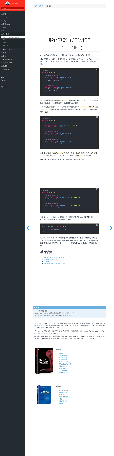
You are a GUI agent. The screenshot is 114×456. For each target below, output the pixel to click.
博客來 (61, 353)
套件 (3, 53)
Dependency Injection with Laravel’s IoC (56, 263)
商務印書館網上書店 (65, 364)
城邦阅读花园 (63, 368)
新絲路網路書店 (63, 372)
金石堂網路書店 (63, 357)
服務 (3, 27)
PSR (4, 40)
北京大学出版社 (63, 390)
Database (5, 17)
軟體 (3, 56)
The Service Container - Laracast (54, 257)
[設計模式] (27, 228)
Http (3, 21)
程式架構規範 (6, 49)
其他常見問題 (6, 63)
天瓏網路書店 (63, 355)
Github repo (6, 78)
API (3, 31)
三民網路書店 (63, 366)
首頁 (36, 6)
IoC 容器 (46, 261)
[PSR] (111, 228)
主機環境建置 (6, 59)
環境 (3, 14)
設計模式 (5, 34)
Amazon (61, 394)
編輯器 (4, 66)
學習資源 (5, 45)
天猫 (60, 399)
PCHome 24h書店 (64, 362)
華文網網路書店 (63, 370)
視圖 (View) (6, 24)
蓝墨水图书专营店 (64, 397)
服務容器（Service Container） (12, 37)
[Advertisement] (69, 23)
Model (4, 42)
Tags (4, 80)
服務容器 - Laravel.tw (50, 259)
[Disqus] (69, 430)
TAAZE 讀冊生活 (64, 360)
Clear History (7, 87)
